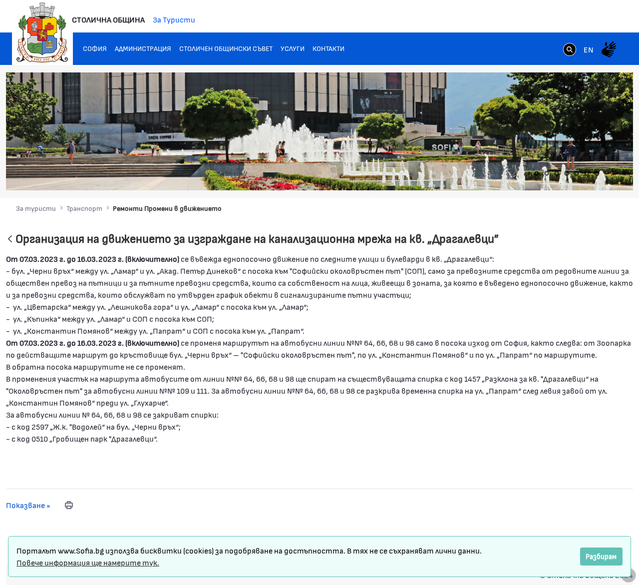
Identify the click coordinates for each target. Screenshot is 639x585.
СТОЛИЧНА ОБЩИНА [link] (108, 19)
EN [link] (589, 49)
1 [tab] (536, 173)
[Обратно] (10, 239)
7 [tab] (596, 173)
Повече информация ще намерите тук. (87, 562)
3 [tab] (556, 173)
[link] (570, 50)
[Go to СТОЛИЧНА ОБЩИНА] (42, 32)
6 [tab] (586, 173)
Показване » (28, 505)
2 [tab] (546, 173)
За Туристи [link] (174, 19)
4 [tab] (566, 173)
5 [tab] (576, 173)
